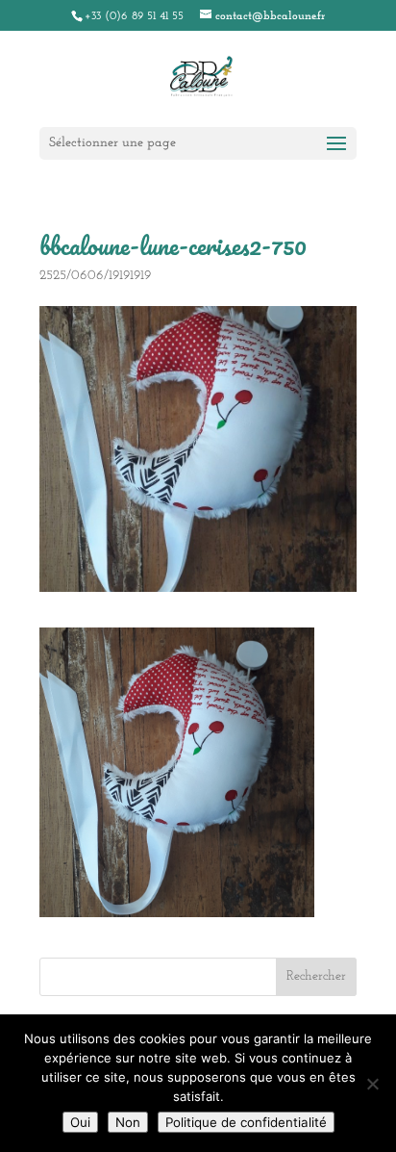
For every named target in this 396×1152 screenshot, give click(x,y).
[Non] (372, 1083)
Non (127, 1122)
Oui (80, 1122)
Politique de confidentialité (246, 1122)
